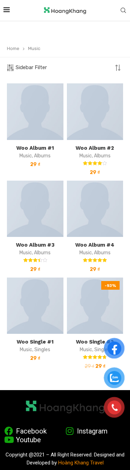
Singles (42, 350)
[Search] (123, 11)
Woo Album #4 (94, 245)
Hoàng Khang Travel (81, 463)
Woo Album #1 (35, 148)
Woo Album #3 (35, 245)
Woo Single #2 (95, 342)
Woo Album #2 (95, 148)
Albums (42, 156)
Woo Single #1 (35, 342)
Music (25, 156)
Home (13, 48)
